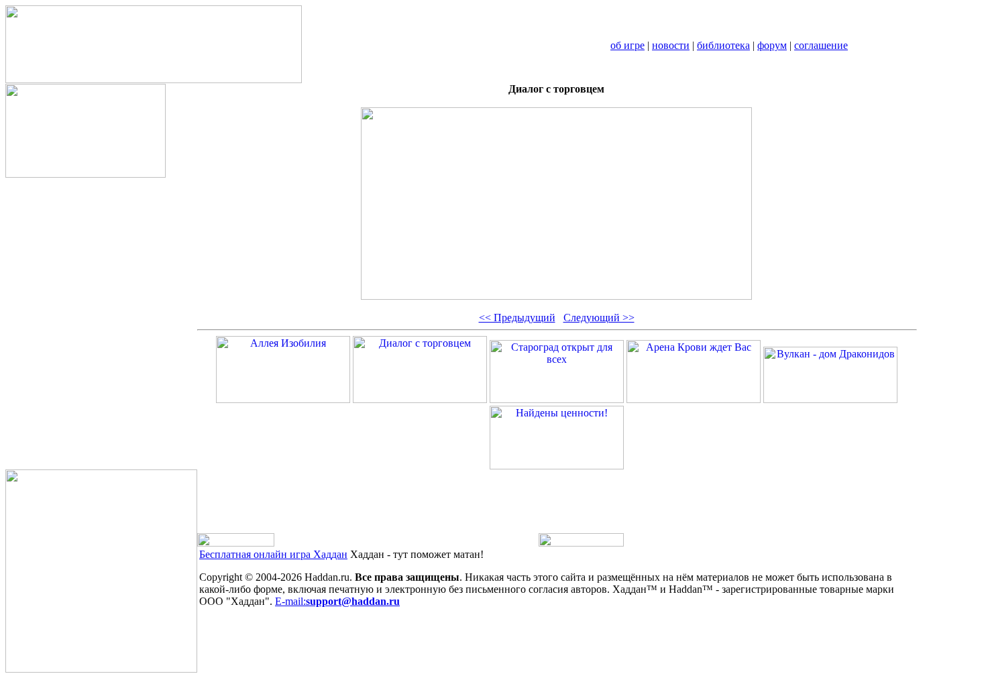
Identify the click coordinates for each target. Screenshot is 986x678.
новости (671, 45)
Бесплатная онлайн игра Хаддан (273, 554)
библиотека (723, 45)
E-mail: (337, 601)
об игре (627, 45)
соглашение (821, 45)
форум (772, 45)
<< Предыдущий (517, 317)
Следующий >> (599, 317)
